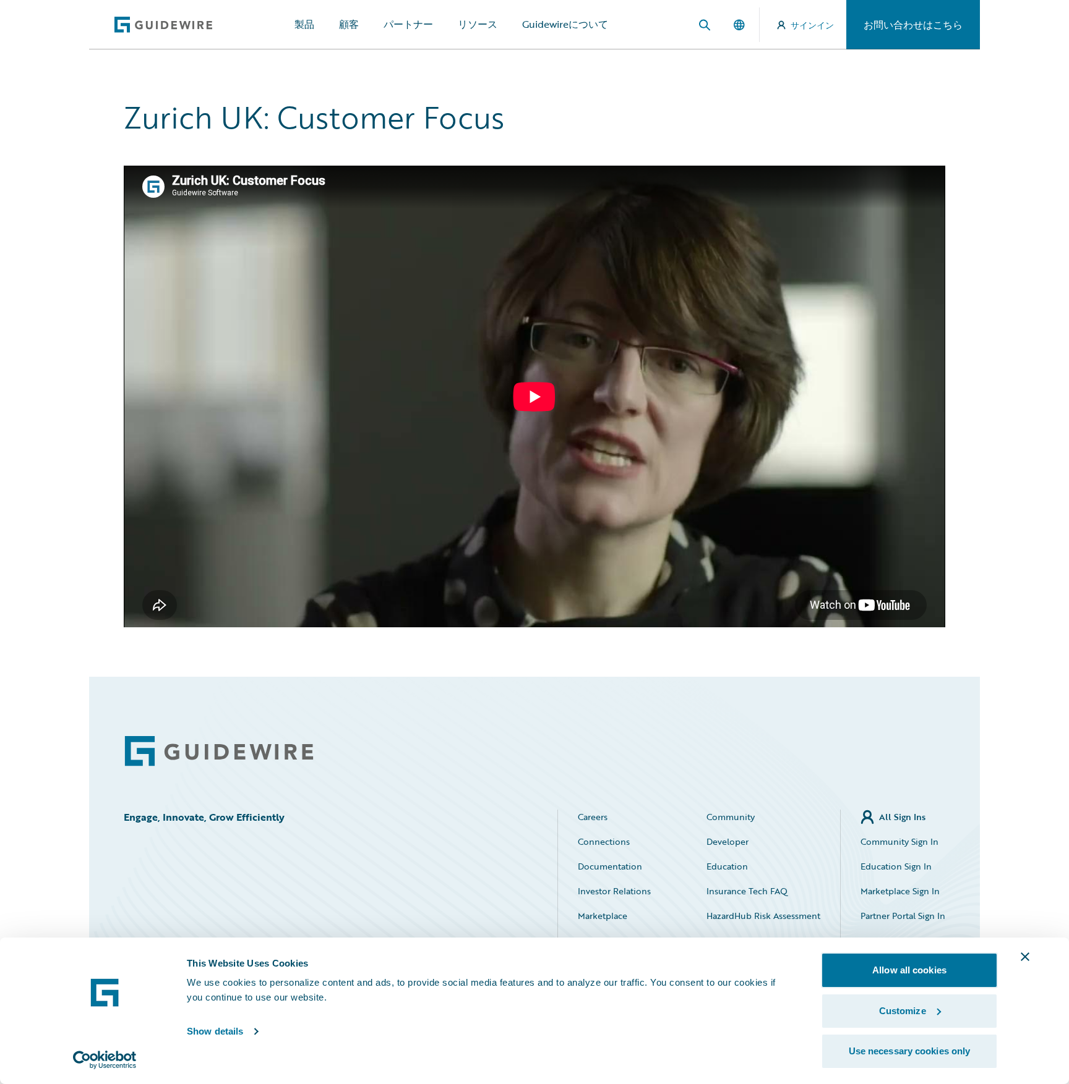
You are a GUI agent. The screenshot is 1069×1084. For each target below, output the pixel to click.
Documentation (610, 866)
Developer (727, 841)
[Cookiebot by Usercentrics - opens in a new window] (105, 1060)
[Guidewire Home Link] (219, 751)
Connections (604, 841)
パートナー (408, 24)
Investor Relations (614, 890)
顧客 (349, 24)
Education (727, 866)
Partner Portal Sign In (903, 915)
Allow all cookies (909, 970)
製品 (304, 24)
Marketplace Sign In (900, 890)
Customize (902, 1011)
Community (730, 816)
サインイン (812, 25)
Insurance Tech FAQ (747, 890)
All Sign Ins (902, 816)
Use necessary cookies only (910, 1051)
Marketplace (602, 915)
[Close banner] (1025, 956)
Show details (215, 1031)
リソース (477, 24)
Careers (592, 816)
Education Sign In (896, 866)
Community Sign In (899, 841)
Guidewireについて (565, 24)
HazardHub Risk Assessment (763, 915)
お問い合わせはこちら (913, 24)
